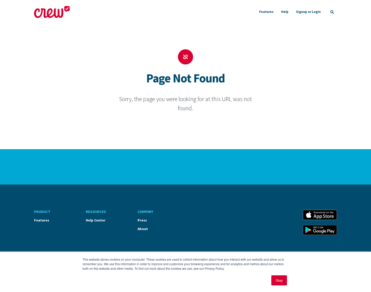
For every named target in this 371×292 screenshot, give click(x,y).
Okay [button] (279, 280)
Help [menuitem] (284, 12)
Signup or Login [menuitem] (308, 12)
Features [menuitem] (266, 12)
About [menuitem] (143, 229)
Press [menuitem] (142, 220)
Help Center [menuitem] (95, 220)
